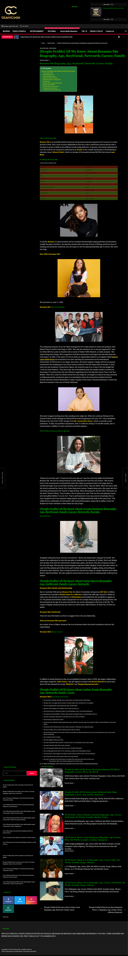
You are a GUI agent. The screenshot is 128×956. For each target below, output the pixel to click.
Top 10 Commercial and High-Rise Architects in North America (19, 837)
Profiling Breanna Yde (49, 74)
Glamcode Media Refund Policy (113, 8)
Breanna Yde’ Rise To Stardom (51, 78)
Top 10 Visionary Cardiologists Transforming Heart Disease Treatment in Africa (18, 799)
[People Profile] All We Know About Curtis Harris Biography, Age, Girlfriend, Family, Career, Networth (76, 582)
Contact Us (110, 31)
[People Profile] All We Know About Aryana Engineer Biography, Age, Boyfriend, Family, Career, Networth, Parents (78, 510)
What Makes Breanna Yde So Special (52, 79)
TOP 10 (84, 31)
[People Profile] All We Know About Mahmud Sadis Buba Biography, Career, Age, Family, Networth (91, 793)
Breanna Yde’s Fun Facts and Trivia (52, 89)
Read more (6, 917)
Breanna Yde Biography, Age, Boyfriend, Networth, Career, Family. (58, 71)
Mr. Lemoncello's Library (69, 763)
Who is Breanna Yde (48, 73)
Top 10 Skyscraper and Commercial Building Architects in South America (18, 832)
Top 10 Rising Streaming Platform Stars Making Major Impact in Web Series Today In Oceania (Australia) (19, 818)
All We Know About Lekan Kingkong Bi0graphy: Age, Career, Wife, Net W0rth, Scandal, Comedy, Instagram (93, 838)
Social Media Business (68, 31)
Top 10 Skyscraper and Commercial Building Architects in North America (19, 843)
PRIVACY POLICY (96, 31)
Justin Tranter (59, 763)
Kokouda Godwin (44, 60)
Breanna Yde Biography (49, 763)
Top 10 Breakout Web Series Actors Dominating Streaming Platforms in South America (18, 805)
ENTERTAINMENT (38, 30)
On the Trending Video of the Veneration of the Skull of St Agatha (18, 786)
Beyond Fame (47, 81)
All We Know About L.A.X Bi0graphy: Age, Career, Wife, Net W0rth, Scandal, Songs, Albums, (92, 861)
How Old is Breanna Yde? (49, 76)
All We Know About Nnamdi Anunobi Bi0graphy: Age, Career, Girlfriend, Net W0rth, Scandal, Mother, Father (93, 816)
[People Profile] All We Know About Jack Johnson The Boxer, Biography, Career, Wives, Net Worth (92, 770)
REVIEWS (6, 31)
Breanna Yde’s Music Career (50, 88)
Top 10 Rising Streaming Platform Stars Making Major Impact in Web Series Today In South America (19, 812)
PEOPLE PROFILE (19, 31)
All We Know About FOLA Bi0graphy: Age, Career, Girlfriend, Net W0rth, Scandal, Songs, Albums (95, 883)
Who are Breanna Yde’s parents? (51, 86)
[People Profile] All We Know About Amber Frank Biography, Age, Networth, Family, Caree (76, 691)
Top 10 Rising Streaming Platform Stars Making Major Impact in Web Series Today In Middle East (19, 825)
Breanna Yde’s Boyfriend (49, 84)
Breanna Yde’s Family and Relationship (53, 83)
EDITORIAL (52, 31)
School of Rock (80, 763)
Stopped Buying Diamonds (91, 763)
